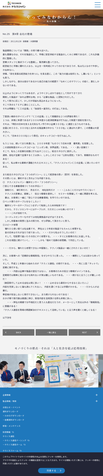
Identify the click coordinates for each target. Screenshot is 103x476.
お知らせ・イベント (11, 407)
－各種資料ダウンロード (13, 419)
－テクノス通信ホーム (12, 444)
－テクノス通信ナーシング (14, 440)
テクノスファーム (10, 450)
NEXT (84, 332)
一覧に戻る (51, 332)
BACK (18, 332)
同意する (51, 470)
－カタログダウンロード (13, 415)
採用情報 (7, 432)
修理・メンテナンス (11, 426)
